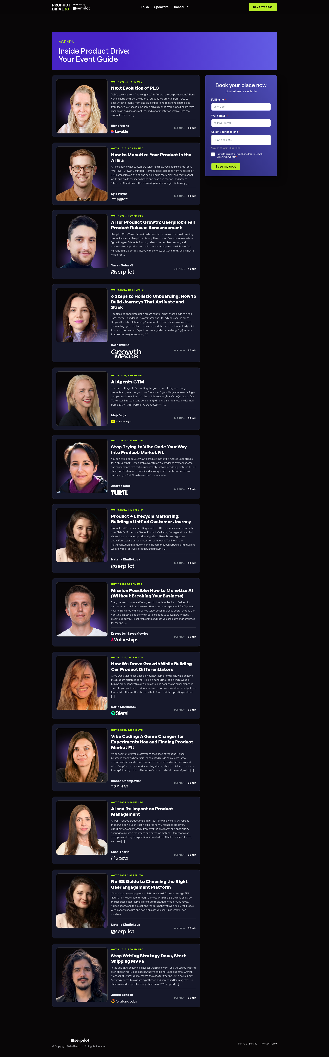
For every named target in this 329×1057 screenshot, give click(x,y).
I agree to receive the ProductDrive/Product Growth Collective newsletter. (240, 155)
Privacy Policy (269, 1043)
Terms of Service (247, 1043)
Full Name (218, 99)
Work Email (219, 115)
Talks (145, 7)
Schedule (181, 7)
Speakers (161, 7)
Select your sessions (225, 131)
